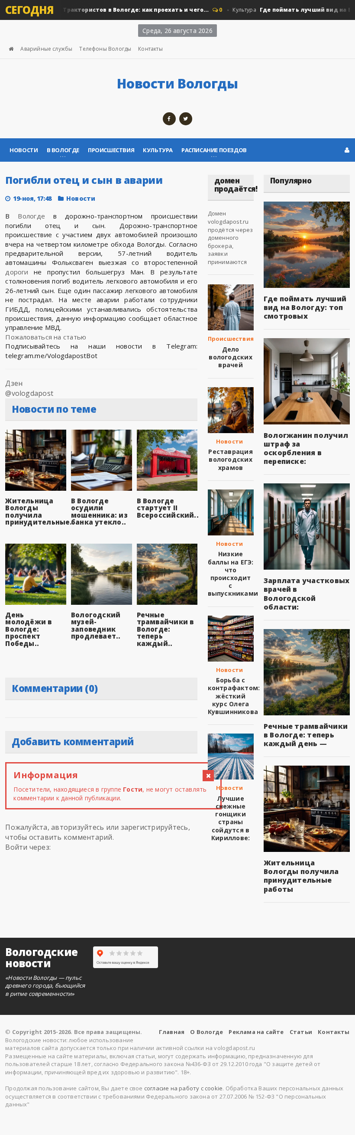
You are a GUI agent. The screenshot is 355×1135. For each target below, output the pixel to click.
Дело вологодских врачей (230, 357)
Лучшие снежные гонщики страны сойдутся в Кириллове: (230, 818)
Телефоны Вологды (105, 48)
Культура (158, 150)
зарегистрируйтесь (154, 827)
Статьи (301, 1032)
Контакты (150, 48)
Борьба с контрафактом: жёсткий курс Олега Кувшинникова (234, 696)
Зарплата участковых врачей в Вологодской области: (307, 593)
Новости (24, 150)
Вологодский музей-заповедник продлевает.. (96, 625)
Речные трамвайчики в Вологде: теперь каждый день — (306, 734)
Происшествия (111, 150)
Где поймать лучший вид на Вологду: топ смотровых (305, 307)
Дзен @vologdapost (29, 388)
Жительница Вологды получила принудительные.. (39, 511)
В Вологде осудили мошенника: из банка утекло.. (99, 511)
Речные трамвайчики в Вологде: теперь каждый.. (165, 629)
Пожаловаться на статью (45, 337)
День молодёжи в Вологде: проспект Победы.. (28, 629)
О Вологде (206, 1032)
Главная (171, 1032)
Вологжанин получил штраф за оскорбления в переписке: (306, 448)
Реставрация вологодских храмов (230, 459)
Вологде (31, 216)
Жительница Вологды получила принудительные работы (301, 876)
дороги (16, 271)
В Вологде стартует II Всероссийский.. (168, 507)
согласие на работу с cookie (183, 1088)
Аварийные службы (46, 48)
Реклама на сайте (256, 1032)
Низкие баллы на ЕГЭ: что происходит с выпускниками (233, 573)
